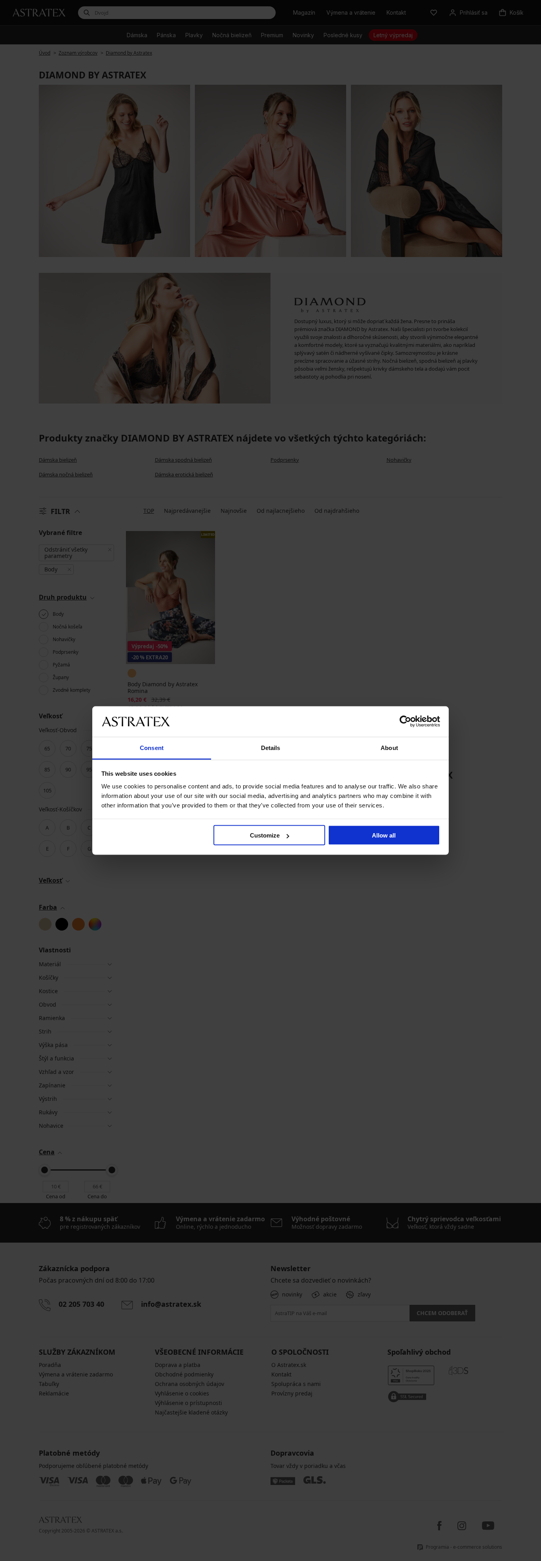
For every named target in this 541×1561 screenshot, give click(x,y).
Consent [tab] (152, 747)
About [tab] (389, 747)
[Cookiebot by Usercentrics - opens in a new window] (405, 721)
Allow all (384, 835)
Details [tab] (270, 747)
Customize (265, 835)
